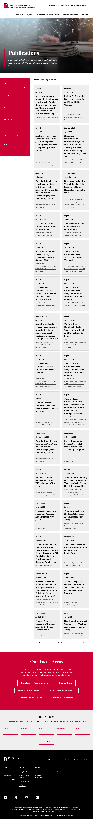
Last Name (24, 728)
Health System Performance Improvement (35, 683)
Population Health (65, 683)
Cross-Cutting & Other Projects (62, 697)
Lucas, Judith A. (79, 159)
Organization (61, 728)
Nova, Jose (67, 119)
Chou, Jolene (39, 271)
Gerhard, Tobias (49, 345)
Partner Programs (24, 781)
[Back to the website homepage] (19, 5)
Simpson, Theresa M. (51, 204)
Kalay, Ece (78, 162)
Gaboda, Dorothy (40, 117)
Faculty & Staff (23, 772)
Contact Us (85, 15)
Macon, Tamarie (40, 599)
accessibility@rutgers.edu (65, 809)
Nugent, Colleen (40, 204)
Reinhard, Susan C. (69, 635)
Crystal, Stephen (69, 165)
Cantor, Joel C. (76, 114)
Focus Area (7, 95)
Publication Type (9, 119)
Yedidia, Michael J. (40, 269)
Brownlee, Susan (69, 117)
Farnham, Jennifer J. (52, 117)
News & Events (53, 15)
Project (6, 107)
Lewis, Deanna (78, 523)
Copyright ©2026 (24, 815)
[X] (16, 797)
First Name (6, 728)
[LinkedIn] (5, 797)
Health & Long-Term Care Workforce (62, 690)
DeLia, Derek (68, 114)
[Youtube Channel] (26, 797)
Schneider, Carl (68, 565)
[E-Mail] (37, 797)
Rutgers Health (65, 5)
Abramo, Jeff (79, 635)
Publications (40, 15)
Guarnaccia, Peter (51, 165)
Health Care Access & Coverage (29, 690)
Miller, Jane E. (39, 202)
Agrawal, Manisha (40, 119)
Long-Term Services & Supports (31, 697)
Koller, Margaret (68, 495)
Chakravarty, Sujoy (40, 347)
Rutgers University (54, 5)
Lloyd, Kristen (39, 162)
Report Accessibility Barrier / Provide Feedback (45, 811)
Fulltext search (8, 84)
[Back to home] (14, 759)
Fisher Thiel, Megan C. (70, 528)
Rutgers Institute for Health (78, 5)
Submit (45, 742)
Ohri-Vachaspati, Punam (42, 266)
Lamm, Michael (47, 386)
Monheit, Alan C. (48, 425)
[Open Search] (88, 5)
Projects (29, 15)
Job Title (77, 728)
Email (40, 728)
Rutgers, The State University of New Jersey (40, 815)
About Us (19, 15)
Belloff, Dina (75, 492)
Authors (6, 131)
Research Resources (70, 15)
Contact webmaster (68, 815)
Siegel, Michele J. (69, 162)
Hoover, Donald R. (69, 199)
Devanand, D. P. (79, 204)
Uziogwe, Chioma (76, 605)
